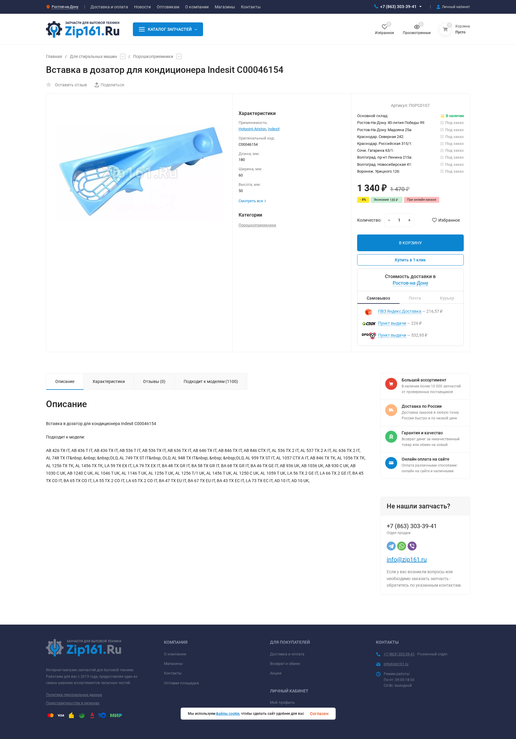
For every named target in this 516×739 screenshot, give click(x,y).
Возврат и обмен (285, 663)
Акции (276, 673)
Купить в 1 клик (410, 259)
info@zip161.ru (407, 559)
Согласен (319, 713)
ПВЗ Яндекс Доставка (399, 311)
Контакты (173, 673)
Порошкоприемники (153, 56)
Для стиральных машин (93, 56)
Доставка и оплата (287, 654)
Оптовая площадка (181, 683)
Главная (54, 56)
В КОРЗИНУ (410, 242)
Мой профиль (282, 702)
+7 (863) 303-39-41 (398, 6)
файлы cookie (227, 714)
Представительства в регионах (72, 703)
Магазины (173, 663)
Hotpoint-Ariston (252, 129)
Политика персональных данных (74, 695)
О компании (175, 654)
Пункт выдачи (392, 323)
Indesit (274, 129)
